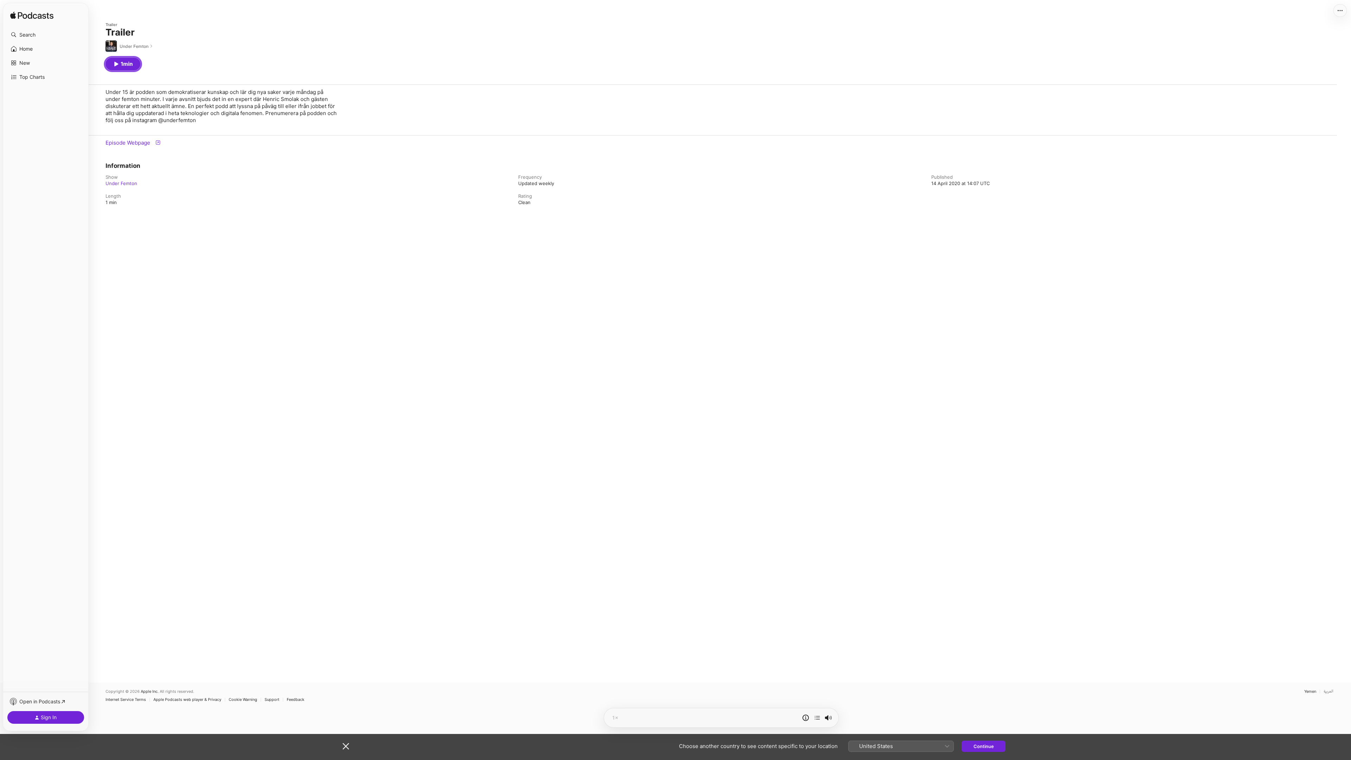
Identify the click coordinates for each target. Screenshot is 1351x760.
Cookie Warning (243, 700)
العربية (1328, 692)
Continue (983, 746)
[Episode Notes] (805, 718)
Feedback (295, 700)
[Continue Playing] (817, 718)
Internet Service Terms (126, 700)
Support (272, 700)
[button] (46, 35)
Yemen (1310, 692)
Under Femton (121, 183)
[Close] (346, 746)
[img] (31, 15)
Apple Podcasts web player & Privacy (187, 700)
